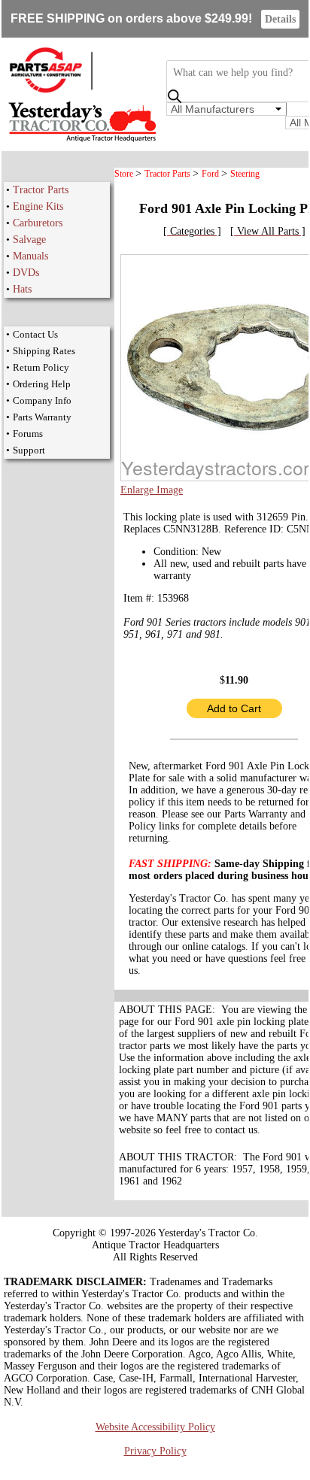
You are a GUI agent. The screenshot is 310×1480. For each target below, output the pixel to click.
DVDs (26, 272)
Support (29, 450)
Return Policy (41, 367)
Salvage (29, 239)
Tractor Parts (40, 190)
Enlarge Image (151, 490)
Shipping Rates (44, 350)
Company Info (42, 400)
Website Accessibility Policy (155, 1427)
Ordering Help (42, 384)
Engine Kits (38, 206)
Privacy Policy (155, 1451)
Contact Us (35, 334)
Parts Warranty (42, 417)
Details (280, 19)
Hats (22, 289)
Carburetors (37, 223)
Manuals (30, 256)
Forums (28, 433)
